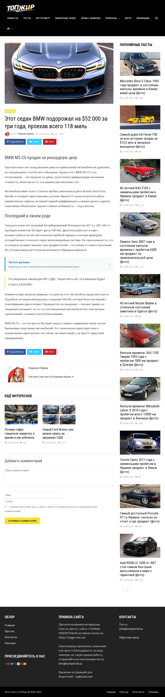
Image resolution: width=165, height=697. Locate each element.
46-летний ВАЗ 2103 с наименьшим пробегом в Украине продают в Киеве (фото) (138, 194)
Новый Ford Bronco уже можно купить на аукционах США (58, 433)
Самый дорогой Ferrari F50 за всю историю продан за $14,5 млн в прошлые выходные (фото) (138, 140)
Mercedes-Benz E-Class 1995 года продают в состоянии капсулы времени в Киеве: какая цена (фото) (139, 87)
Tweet (36, 141)
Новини (10, 111)
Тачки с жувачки (90, 18)
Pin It (51, 141)
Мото (128, 18)
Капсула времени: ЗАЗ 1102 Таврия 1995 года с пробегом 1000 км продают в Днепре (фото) (139, 359)
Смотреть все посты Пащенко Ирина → (51, 376)
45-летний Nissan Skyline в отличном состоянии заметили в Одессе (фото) (138, 307)
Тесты (27, 18)
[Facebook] (6, 664)
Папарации (142, 18)
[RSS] (21, 664)
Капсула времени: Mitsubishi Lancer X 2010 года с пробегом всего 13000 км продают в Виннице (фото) (139, 412)
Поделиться (16, 141)
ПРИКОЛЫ (111, 18)
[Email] (24, 664)
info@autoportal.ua (70, 663)
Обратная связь (129, 637)
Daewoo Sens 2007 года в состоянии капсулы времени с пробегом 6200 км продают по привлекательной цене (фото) (138, 252)
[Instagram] (15, 664)
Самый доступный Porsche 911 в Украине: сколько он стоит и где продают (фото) (140, 517)
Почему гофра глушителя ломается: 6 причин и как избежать (20, 433)
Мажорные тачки (65, 18)
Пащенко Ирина (26, 133)
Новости (12, 18)
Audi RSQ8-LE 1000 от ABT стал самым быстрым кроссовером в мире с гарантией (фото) (138, 569)
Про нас (10, 631)
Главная (10, 625)
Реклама (10, 643)
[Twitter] (12, 664)
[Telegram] (18, 664)
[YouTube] (8, 664)
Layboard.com (83, 676)
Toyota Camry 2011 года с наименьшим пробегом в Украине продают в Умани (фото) (138, 466)
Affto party (43, 18)
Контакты (11, 637)
